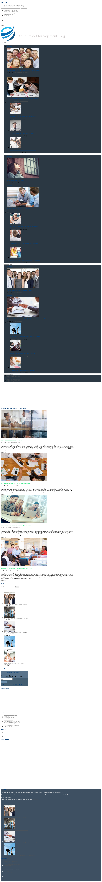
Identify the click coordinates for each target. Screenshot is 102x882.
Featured (5, 43)
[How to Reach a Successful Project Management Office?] (24, 522)
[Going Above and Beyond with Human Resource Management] (15, 223)
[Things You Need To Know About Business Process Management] (15, 240)
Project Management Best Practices (21, 72)
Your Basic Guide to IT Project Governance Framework (22, 353)
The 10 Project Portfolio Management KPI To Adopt (16, 618)
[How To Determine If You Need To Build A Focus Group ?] (15, 147)
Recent (8, 102)
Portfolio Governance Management (14, 377)
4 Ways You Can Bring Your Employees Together (15, 604)
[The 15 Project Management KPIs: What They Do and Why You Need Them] (23, 316)
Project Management (8, 264)
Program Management (9, 718)
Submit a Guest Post (8, 14)
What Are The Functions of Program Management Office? (17, 568)
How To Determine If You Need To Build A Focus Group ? (23, 150)
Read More (3, 452)
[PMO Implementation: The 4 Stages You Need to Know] (24, 480)
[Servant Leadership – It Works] (23, 177)
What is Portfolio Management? (11, 10)
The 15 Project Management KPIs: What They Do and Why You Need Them (15, 633)
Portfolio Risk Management (12, 381)
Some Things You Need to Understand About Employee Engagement (25, 260)
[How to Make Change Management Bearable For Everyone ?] (15, 113)
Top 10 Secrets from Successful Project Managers (12, 5)
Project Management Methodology (12, 722)
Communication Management (10, 715)
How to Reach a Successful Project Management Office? (16, 525)
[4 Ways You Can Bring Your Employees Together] (23, 287)
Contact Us (6, 15)
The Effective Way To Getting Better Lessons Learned (22, 133)
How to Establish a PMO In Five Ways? (11, 440)
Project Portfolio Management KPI (12, 13)
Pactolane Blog (35, 799)
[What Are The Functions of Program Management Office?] (24, 565)
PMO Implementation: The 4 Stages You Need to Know (16, 483)
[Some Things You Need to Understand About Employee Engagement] (15, 257)
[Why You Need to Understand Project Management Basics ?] (23, 96)
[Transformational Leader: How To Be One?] (23, 206)
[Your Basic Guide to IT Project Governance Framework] (15, 350)
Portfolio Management (9, 717)
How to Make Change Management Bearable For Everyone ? (23, 116)
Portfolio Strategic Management (11, 11)
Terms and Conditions (9, 872)
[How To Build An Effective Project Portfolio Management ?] (9, 662)
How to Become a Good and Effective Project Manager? (14, 8)
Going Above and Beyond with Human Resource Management (24, 226)
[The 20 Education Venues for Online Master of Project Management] (15, 334)
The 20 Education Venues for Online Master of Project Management (25, 336)
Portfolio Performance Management (14, 379)
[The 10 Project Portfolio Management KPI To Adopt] (9, 617)
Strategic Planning (8, 726)
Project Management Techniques (11, 725)
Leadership (6, 154)
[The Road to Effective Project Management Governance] (15, 367)
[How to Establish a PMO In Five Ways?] (24, 437)
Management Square (15, 119)
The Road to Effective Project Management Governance (22, 370)
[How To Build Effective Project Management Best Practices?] (23, 67)
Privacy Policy (7, 871)
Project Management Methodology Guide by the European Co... (15, 6)
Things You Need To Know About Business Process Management (24, 243)
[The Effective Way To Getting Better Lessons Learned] (15, 130)
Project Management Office (13, 442)
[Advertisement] (51, 396)
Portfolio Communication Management (15, 380)
